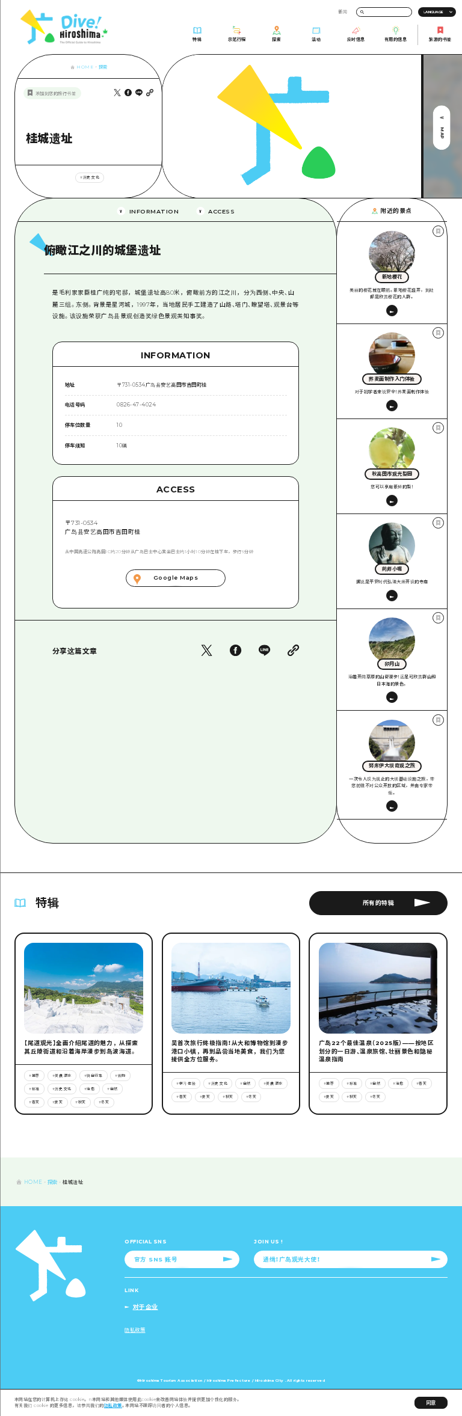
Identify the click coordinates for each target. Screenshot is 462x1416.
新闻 (342, 11)
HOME (84, 67)
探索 (103, 67)
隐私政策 (113, 1405)
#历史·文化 (89, 177)
